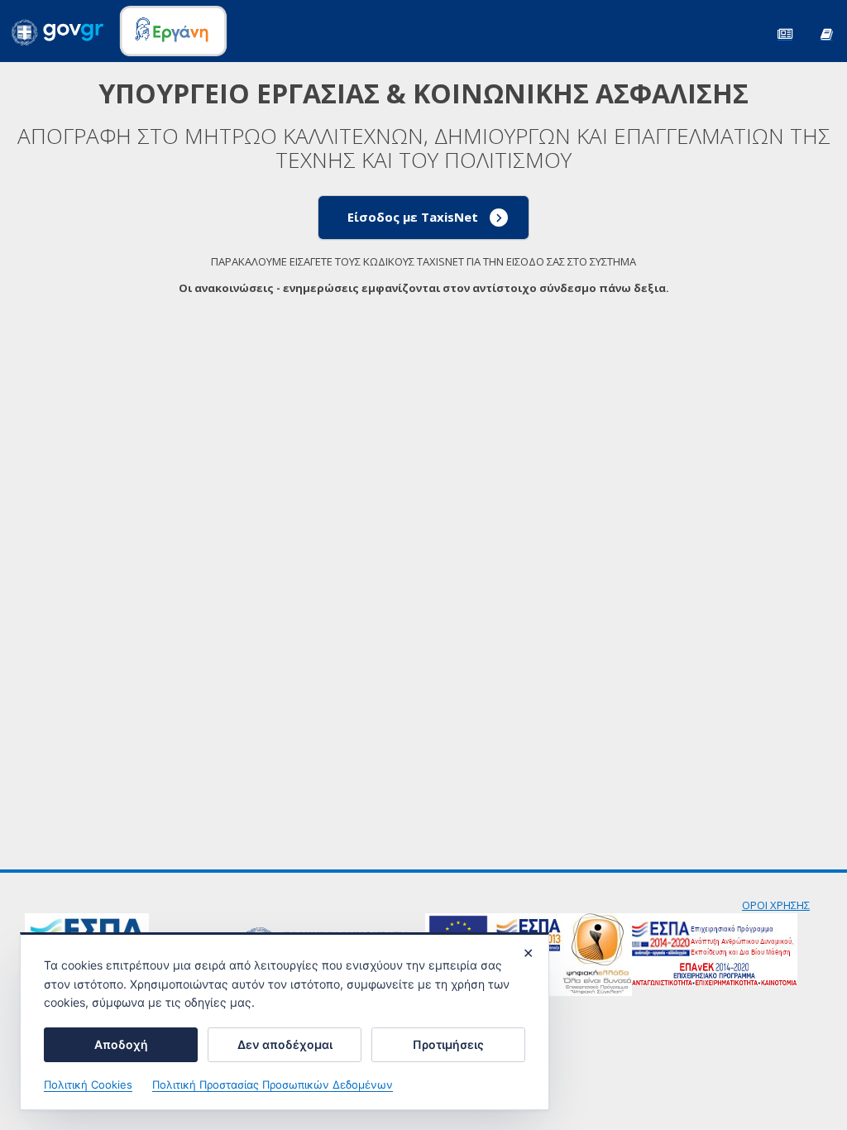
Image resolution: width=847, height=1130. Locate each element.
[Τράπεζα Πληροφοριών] (826, 32)
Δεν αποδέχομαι (285, 1044)
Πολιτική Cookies (88, 1084)
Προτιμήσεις (448, 1044)
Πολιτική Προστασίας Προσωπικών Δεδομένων (272, 1084)
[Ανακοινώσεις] (785, 32)
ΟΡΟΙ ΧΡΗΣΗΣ (776, 905)
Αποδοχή (121, 1044)
